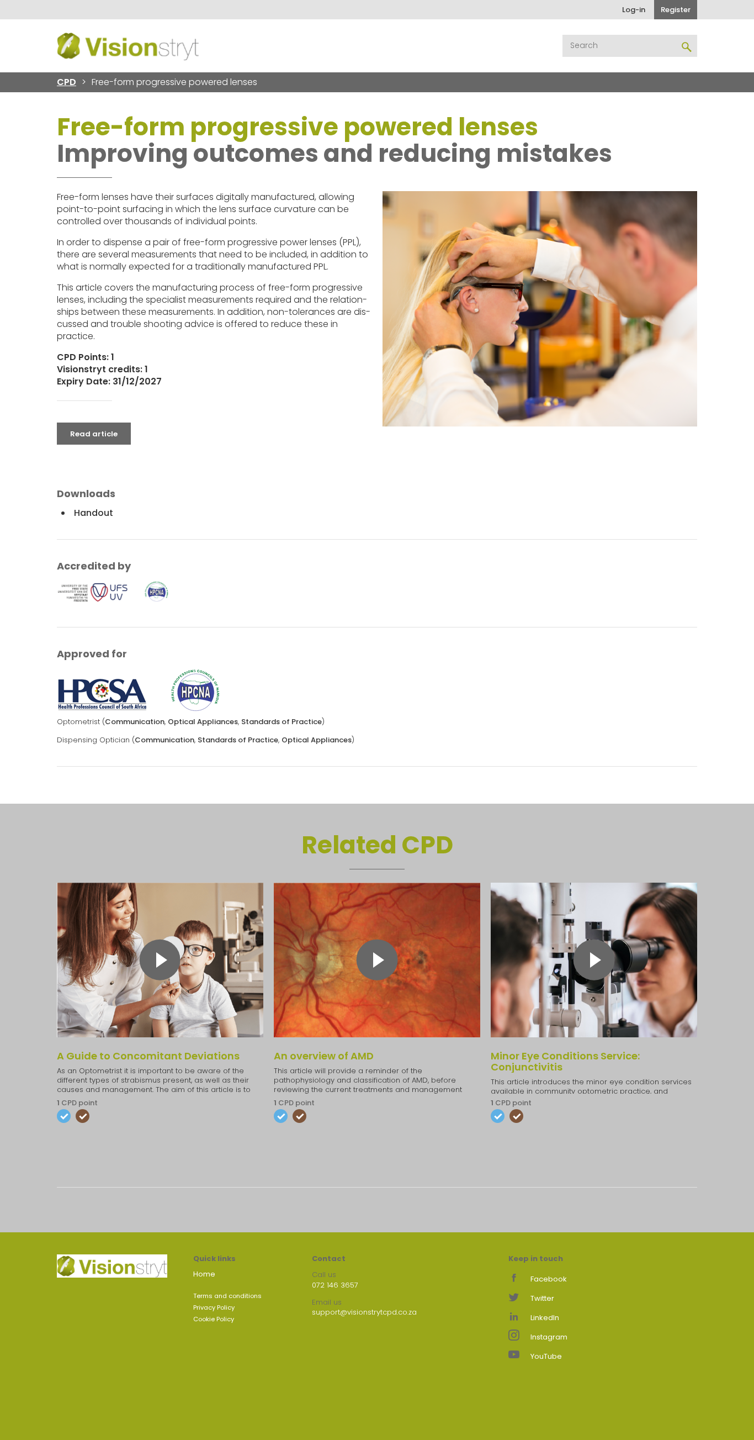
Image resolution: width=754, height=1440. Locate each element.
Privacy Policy (214, 1307)
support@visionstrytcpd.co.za (364, 1312)
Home (204, 1274)
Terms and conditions (227, 1295)
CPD (66, 82)
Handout (93, 513)
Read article (94, 434)
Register (676, 9)
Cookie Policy (213, 1319)
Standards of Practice (281, 721)
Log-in (633, 9)
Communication (134, 721)
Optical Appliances (203, 721)
